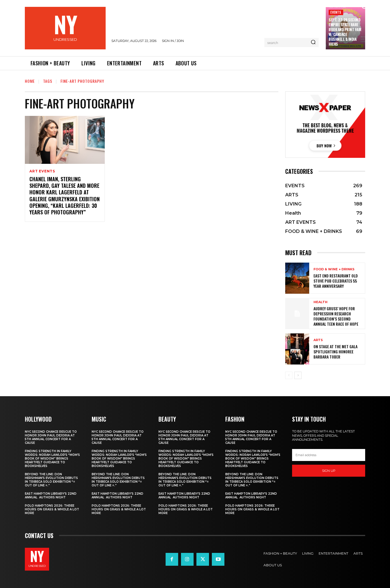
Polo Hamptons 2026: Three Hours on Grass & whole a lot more (52, 509)
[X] (202, 559)
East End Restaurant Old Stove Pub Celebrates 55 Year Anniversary (335, 281)
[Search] (313, 42)
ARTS (318, 340)
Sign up (328, 471)
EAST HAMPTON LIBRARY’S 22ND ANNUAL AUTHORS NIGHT (51, 495)
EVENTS (335, 12)
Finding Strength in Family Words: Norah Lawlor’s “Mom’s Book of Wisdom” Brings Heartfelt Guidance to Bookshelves (52, 458)
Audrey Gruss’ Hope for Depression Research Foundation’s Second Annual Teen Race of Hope (335, 316)
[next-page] (297, 375)
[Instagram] (187, 559)
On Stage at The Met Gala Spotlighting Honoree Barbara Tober (335, 351)
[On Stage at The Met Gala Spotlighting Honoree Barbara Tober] (297, 349)
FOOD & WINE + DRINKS (334, 269)
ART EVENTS (42, 171)
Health (320, 302)
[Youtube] (218, 559)
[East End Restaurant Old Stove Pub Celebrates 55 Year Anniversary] (297, 278)
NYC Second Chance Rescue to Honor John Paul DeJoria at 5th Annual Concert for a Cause (51, 437)
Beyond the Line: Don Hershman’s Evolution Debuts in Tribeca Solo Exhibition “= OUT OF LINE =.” (51, 479)
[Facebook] (172, 559)
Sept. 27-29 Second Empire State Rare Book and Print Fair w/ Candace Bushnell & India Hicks (345, 32)
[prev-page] (288, 375)
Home (30, 81)
